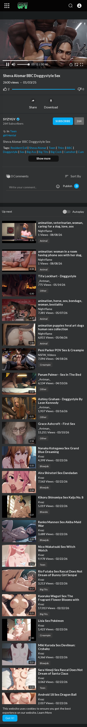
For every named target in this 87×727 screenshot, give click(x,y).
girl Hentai (9, 135)
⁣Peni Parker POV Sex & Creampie (61, 350)
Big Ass (32, 151)
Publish (68, 186)
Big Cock (56, 151)
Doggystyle (10, 151)
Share (33, 107)
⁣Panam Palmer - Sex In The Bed (59, 374)
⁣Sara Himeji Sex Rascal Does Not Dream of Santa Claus (60, 671)
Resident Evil (19, 147)
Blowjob (44, 466)
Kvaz (41, 456)
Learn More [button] (44, 712)
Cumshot (70, 151)
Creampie (45, 364)
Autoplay (78, 211)
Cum (81, 151)
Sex (22, 151)
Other (43, 290)
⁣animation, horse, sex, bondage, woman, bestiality (60, 302)
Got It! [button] (9, 718)
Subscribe (62, 121)
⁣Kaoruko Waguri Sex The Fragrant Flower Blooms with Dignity (58, 599)
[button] (79, 6)
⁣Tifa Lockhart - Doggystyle (57, 276)
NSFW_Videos (47, 355)
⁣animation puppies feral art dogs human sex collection (61, 327)
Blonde (44, 511)
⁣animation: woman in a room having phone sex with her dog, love (60, 255)
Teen (13, 131)
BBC (70, 147)
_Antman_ (44, 281)
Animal (44, 240)
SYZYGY (9, 119)
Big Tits (43, 151)
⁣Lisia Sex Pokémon (51, 620)
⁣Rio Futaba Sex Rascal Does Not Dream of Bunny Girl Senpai (60, 573)
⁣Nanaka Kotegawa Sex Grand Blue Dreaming (58, 450)
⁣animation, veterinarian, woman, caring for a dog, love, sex (60, 224)
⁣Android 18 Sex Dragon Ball (57, 694)
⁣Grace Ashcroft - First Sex (56, 423)
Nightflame (45, 231)
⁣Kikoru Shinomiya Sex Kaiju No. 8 (60, 497)
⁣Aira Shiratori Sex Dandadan (57, 473)
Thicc (61, 147)
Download (51, 107)
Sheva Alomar (38, 147)
